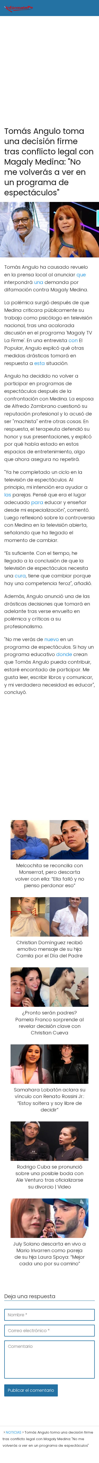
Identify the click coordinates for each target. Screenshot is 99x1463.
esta (39, 363)
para (37, 502)
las (7, 494)
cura (20, 575)
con (73, 340)
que (81, 274)
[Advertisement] (49, 71)
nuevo (51, 639)
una (38, 282)
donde (64, 654)
